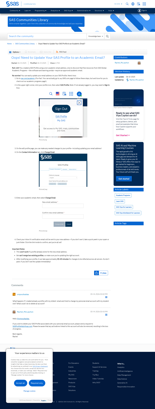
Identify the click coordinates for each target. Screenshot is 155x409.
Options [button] (16, 52)
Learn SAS (120, 201)
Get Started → (123, 135)
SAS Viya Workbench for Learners (128, 213)
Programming (40, 11)
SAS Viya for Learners (124, 207)
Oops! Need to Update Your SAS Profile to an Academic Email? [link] (61, 44)
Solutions (98, 11)
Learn (27, 11)
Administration (83, 11)
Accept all (20, 383)
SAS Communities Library (25, 44)
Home (9, 44)
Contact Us (138, 3)
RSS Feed (62, 52)
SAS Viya (67, 11)
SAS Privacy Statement (40, 366)
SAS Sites (144, 3)
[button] (63, 113)
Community (14, 11)
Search (127, 3)
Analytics (54, 11)
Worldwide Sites (132, 3)
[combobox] (58, 36)
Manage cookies (29, 391)
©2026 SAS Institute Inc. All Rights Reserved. (73, 402)
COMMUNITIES (30, 4)
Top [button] (13, 348)
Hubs (110, 11)
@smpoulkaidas (23, 319)
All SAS (117, 4)
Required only (37, 383)
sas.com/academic (28, 78)
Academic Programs (123, 195)
